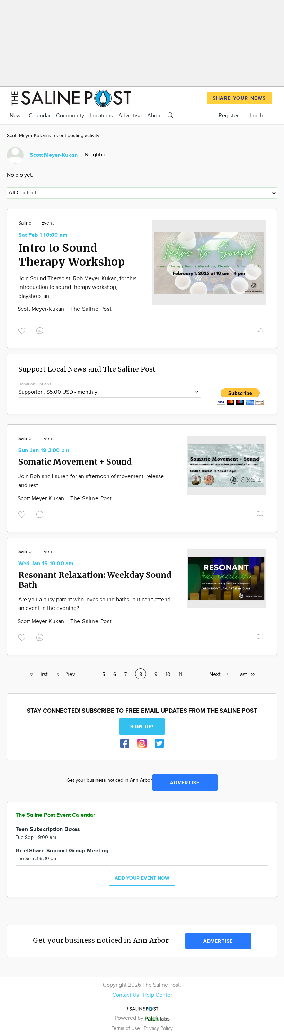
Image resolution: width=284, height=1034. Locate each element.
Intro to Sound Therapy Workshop (71, 255)
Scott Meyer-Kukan (41, 309)
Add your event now (142, 878)
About (154, 115)
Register (229, 115)
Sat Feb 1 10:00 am (43, 235)
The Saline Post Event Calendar (56, 815)
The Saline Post (91, 309)
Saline (25, 223)
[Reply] (41, 330)
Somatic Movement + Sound (75, 462)
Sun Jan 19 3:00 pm (43, 450)
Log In (257, 115)
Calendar (40, 115)
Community (70, 115)
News (16, 115)
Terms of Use (126, 1028)
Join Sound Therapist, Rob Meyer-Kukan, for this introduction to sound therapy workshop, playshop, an (77, 287)
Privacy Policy (158, 1028)
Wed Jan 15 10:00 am (46, 563)
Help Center (157, 995)
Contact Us (125, 995)
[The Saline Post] (70, 97)
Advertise (130, 115)
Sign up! (142, 727)
